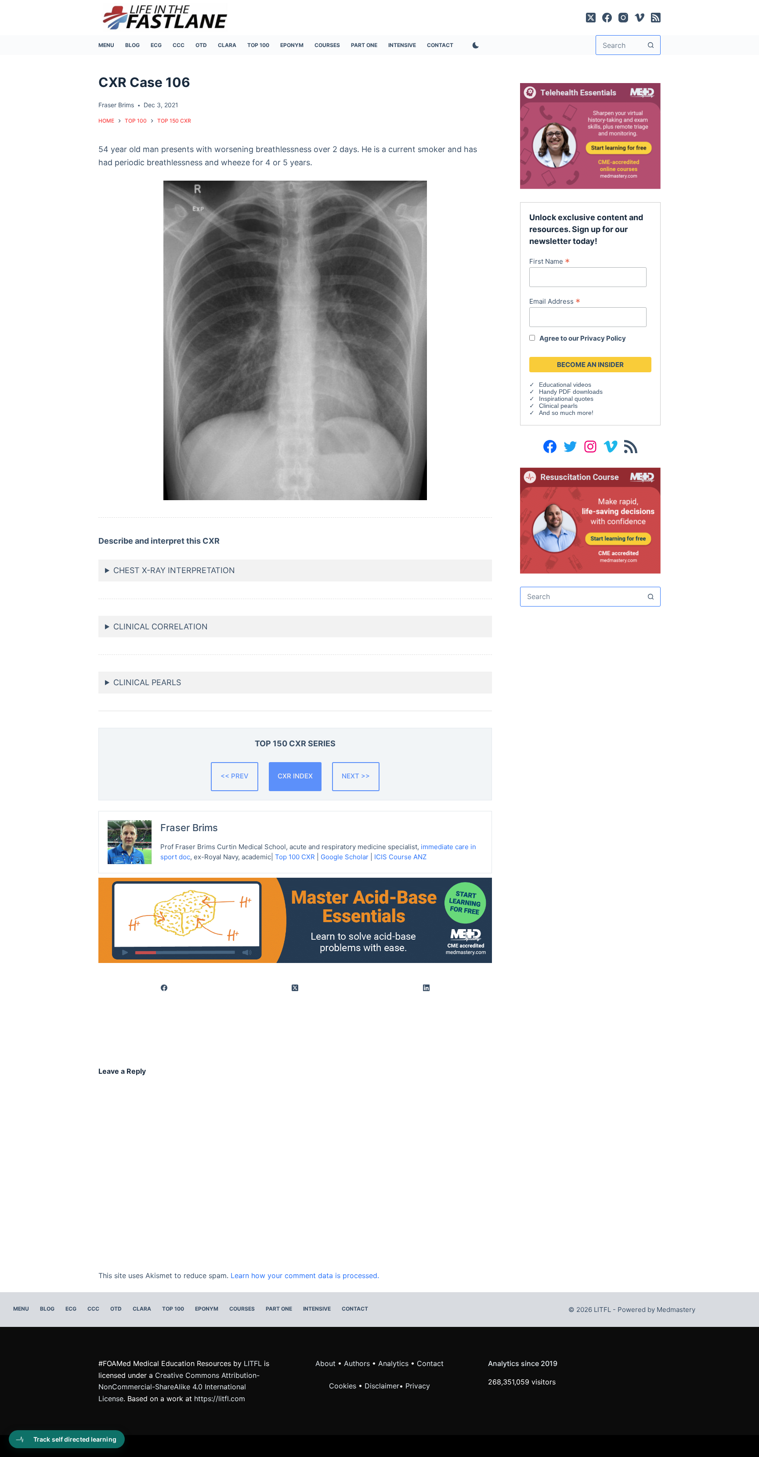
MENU (106, 45)
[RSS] (656, 17)
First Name (549, 261)
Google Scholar (345, 857)
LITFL (253, 1363)
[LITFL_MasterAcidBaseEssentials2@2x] (295, 919)
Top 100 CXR (295, 857)
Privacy (417, 1385)
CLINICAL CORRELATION (160, 626)
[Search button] (650, 45)
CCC (178, 45)
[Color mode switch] (474, 45)
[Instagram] (623, 17)
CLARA (227, 45)
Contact (440, 45)
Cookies (343, 1385)
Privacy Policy (603, 338)
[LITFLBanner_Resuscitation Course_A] (590, 520)
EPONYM (292, 45)
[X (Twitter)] (591, 17)
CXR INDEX (295, 776)
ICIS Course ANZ (400, 857)
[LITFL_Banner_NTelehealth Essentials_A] (590, 135)
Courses (327, 45)
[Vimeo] (639, 17)
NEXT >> (356, 776)
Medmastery (676, 1309)
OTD (201, 45)
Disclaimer (382, 1385)
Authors (357, 1363)
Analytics (393, 1363)
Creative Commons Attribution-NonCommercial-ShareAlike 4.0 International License (179, 1387)
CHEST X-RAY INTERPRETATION (174, 570)
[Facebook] (607, 17)
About (325, 1363)
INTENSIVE (402, 45)
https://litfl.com (219, 1398)
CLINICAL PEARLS (147, 682)
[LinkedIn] (426, 988)
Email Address (554, 301)
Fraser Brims (189, 827)
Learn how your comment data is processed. (305, 1275)
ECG (156, 45)
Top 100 (258, 45)
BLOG (132, 45)
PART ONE (364, 45)
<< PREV (234, 776)
